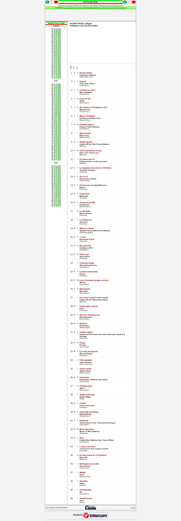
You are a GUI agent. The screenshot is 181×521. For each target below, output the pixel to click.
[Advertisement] (90, 15)
